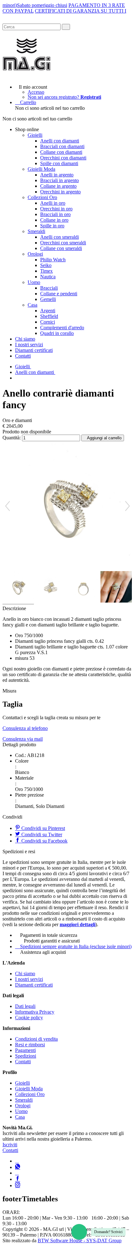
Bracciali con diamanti (62, 146)
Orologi (35, 254)
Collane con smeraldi (61, 248)
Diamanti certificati (34, 350)
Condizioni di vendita (36, 1039)
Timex (46, 271)
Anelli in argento (56, 174)
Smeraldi (36, 231)
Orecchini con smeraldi (63, 242)
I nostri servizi (29, 344)
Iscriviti (10, 1144)
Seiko (45, 265)
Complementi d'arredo (62, 327)
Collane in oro (54, 220)
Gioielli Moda (41, 169)
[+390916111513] (17, 1161)
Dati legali (25, 1006)
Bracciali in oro (55, 214)
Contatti (23, 356)
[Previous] (8, 506)
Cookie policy (29, 1017)
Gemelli (48, 299)
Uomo (34, 282)
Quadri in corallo (57, 333)
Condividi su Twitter (41, 834)
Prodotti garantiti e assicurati (52, 940)
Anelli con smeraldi (59, 237)
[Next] (127, 506)
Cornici (47, 322)
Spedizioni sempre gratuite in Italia (76, 946)
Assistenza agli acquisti (43, 952)
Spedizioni (25, 1056)
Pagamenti (25, 1050)
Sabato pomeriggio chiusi (42, 5)
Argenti (47, 310)
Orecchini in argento (60, 191)
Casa (32, 305)
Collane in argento (58, 186)
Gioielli (35, 135)
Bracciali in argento (59, 180)
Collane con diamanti (61, 152)
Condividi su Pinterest (42, 828)
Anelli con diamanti (59, 140)
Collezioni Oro (42, 197)
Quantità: (12, 437)
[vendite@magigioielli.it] (17, 1173)
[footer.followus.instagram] (17, 1185)
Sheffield (49, 316)
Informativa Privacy (34, 1012)
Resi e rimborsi (30, 1044)
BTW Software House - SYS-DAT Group (80, 1240)
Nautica (48, 276)
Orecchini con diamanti (63, 157)
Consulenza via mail (23, 739)
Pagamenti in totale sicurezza (48, 935)
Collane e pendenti (58, 293)
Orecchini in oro (56, 208)
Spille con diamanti (59, 163)
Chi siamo (25, 339)
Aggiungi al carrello (104, 438)
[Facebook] (17, 1179)
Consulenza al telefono (25, 728)
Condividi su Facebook (44, 840)
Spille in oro (52, 225)
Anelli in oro (52, 203)
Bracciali (49, 288)
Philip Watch (53, 259)
